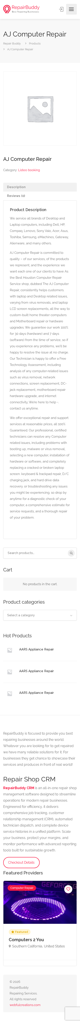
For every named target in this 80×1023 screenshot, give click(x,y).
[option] (40, 923)
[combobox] (40, 615)
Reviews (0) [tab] (16, 196)
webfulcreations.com (25, 1005)
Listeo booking (29, 170)
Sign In (62, 9)
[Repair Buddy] (21, 9)
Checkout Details (21, 862)
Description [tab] (16, 187)
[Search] (71, 553)
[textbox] (40, 615)
